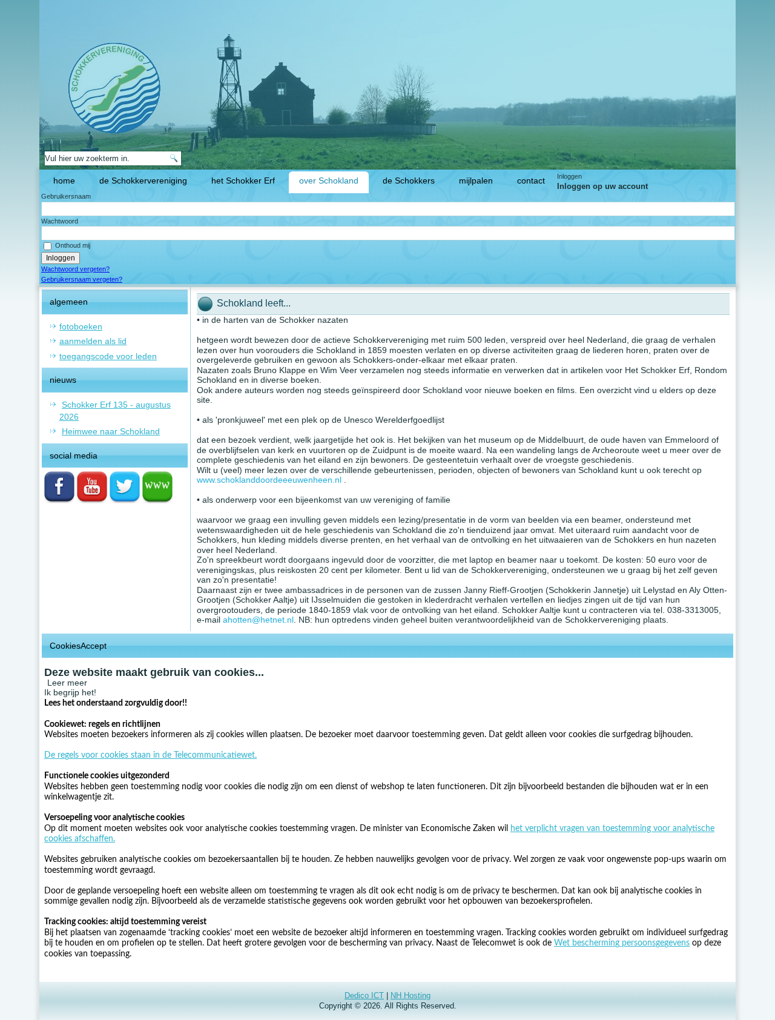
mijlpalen (476, 180)
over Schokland (328, 180)
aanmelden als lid (93, 341)
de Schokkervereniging (143, 180)
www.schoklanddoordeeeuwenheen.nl (269, 480)
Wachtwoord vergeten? (75, 269)
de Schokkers (409, 180)
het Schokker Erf (243, 180)
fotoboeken (80, 326)
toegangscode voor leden (108, 356)
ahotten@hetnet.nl (258, 619)
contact (531, 180)
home (64, 180)
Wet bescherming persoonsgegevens (622, 943)
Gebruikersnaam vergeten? (81, 279)
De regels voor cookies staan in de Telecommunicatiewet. (150, 755)
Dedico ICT (364, 995)
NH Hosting (410, 995)
